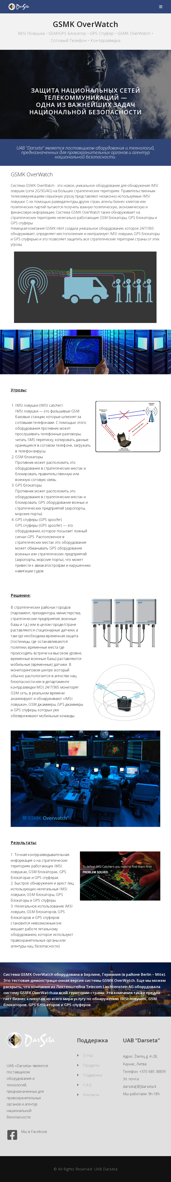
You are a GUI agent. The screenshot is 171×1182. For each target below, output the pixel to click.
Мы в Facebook (34, 1131)
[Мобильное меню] (161, 6)
